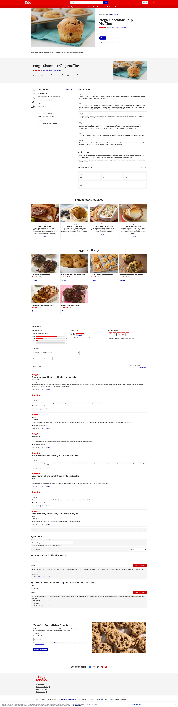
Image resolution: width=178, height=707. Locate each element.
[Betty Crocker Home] (27, 3)
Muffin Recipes (114, 14)
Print (34, 98)
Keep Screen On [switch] (33, 107)
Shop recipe (69, 89)
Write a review (115, 27)
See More (143, 167)
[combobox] (87, 3)
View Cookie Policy (76, 705)
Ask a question (123, 27)
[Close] (175, 704)
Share (33, 102)
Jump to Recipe (114, 38)
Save (103, 38)
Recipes (106, 14)
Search (105, 2)
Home (100, 14)
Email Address (37, 635)
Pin (33, 94)
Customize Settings (136, 704)
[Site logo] (42, 678)
